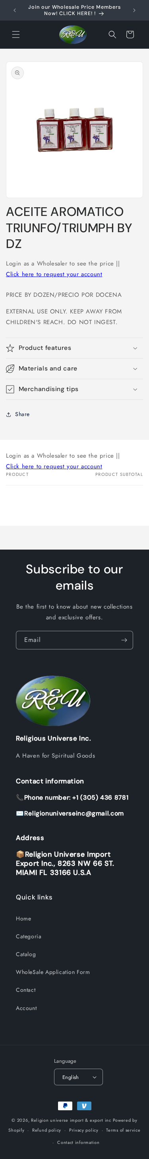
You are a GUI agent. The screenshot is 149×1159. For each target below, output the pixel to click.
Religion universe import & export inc (72, 1120)
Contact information (78, 1142)
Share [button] (22, 414)
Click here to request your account (54, 274)
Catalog (26, 954)
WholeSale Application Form (53, 972)
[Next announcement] (134, 10)
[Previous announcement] (14, 10)
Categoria (28, 936)
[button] (16, 34)
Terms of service (123, 1130)
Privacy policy (84, 1130)
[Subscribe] (124, 640)
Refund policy (46, 1130)
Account (26, 1008)
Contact (25, 990)
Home (23, 918)
